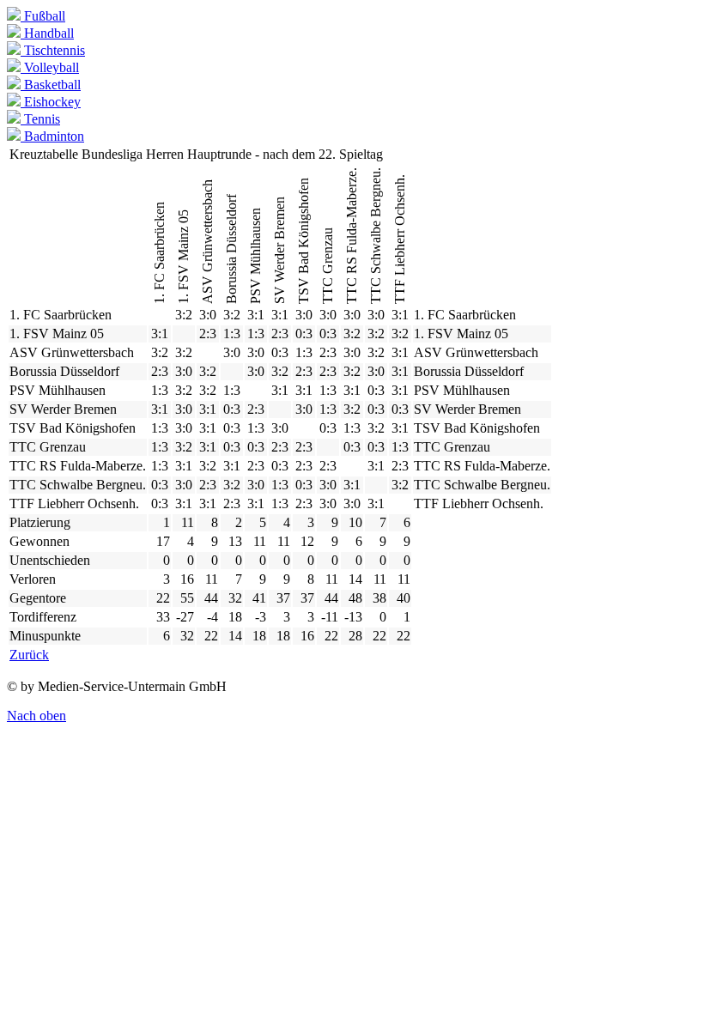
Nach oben (36, 715)
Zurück (29, 654)
